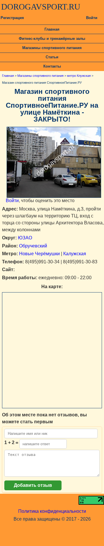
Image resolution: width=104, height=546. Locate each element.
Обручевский (33, 245)
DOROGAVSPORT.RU (40, 6)
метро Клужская (79, 75)
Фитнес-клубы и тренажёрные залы (52, 38)
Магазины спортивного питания (52, 48)
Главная (52, 29)
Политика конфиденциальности (52, 511)
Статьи (52, 57)
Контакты (52, 66)
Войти (91, 18)
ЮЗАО (25, 237)
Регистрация (12, 18)
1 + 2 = (11, 442)
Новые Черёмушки (39, 253)
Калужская (74, 253)
